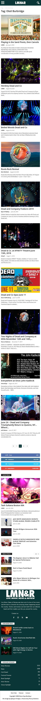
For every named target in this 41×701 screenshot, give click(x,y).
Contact (28, 693)
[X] (23, 618)
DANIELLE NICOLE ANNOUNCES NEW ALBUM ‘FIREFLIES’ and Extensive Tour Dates (26, 541)
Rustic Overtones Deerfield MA (24, 638)
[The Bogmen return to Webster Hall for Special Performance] (6, 561)
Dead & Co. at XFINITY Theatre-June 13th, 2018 (18, 252)
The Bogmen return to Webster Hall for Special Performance (26, 559)
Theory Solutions (33, 698)
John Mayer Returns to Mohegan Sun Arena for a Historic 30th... (26, 579)
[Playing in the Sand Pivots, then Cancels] (20, 27)
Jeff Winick (4, 430)
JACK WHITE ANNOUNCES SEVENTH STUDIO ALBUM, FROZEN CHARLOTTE (26, 520)
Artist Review (5, 681)
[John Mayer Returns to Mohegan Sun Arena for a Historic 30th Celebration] (6, 581)
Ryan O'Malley (5, 211)
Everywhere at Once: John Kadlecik (17, 380)
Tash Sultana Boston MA (12, 505)
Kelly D (3, 256)
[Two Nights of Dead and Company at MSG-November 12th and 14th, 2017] (20, 321)
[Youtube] (27, 618)
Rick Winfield (5, 172)
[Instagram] (18, 618)
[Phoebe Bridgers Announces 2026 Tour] (6, 532)
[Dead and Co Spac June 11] (20, 280)
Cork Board (4, 672)
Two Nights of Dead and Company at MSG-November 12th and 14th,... (18, 337)
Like (37, 455)
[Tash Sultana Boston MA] (20, 490)
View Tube (14, 693)
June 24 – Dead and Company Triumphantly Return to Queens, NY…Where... (19, 425)
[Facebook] (14, 618)
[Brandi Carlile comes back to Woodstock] (6, 631)
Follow (36, 459)
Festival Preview (6, 675)
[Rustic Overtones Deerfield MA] (6, 641)
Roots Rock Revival (10, 169)
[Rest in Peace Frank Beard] (6, 571)
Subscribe (35, 468)
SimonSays (4, 383)
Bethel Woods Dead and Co (14, 127)
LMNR (2, 45)
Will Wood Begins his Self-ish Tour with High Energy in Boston (25, 649)
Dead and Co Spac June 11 (13, 294)
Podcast (21, 693)
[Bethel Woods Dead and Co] (20, 112)
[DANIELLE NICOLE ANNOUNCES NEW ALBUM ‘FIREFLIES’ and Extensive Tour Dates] (6, 542)
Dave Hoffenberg (6, 297)
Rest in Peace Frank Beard (22, 568)
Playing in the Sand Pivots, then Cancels (20, 42)
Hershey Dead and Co (11, 85)
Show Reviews (5, 666)
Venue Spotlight (6, 685)
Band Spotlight (5, 678)
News (2, 669)
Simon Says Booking (25, 696)
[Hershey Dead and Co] (20, 71)
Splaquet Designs (15, 698)
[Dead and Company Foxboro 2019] (20, 194)
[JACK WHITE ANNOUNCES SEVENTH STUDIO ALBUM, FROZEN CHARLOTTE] (6, 522)
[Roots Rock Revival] (20, 154)
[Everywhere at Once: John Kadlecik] (20, 366)
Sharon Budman (5, 342)
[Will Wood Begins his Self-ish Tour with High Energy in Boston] (6, 651)
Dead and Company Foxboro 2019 (17, 209)
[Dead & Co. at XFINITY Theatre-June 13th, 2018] (20, 235)
